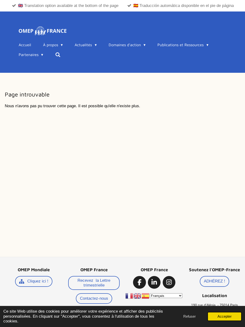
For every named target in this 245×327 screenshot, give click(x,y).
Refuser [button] (189, 316)
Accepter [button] (224, 316)
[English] (138, 296)
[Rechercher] (57, 54)
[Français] (129, 296)
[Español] (146, 296)
